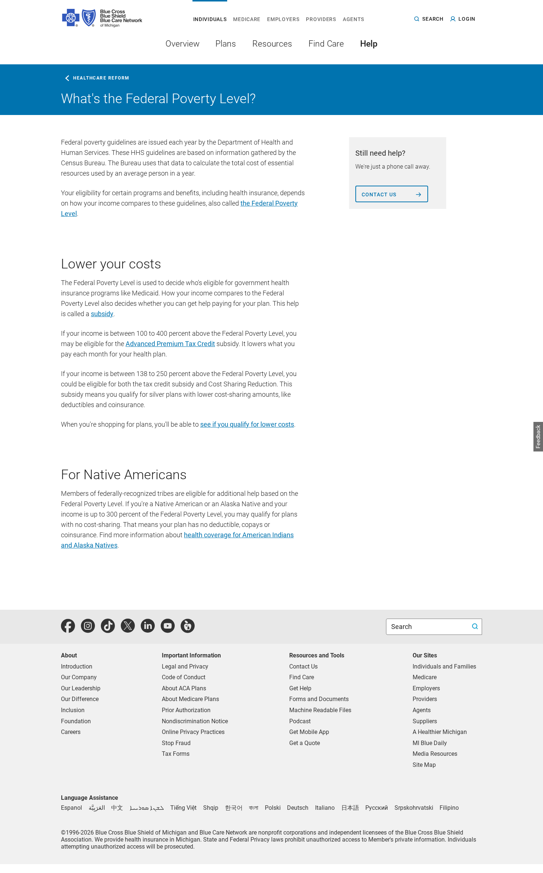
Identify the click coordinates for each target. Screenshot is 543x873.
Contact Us (303, 666)
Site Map (424, 764)
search (432, 18)
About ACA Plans (184, 688)
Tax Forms (175, 753)
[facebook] (68, 629)
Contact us (379, 194)
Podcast (300, 721)
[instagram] (88, 629)
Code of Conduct (183, 677)
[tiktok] (108, 629)
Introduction (76, 666)
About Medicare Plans (190, 699)
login (466, 19)
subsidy (102, 314)
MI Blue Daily (430, 743)
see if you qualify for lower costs (247, 424)
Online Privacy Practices (193, 731)
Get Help (300, 688)
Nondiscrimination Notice (195, 721)
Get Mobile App (309, 731)
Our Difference (80, 699)
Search (402, 626)
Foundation (76, 721)
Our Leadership (80, 688)
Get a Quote (304, 743)
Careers (71, 731)
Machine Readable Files (320, 710)
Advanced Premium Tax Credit (170, 344)
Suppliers (425, 721)
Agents (422, 710)
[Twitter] (128, 629)
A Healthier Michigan (440, 731)
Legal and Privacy (185, 666)
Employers (426, 688)
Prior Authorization (186, 710)
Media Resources (435, 753)
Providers (425, 699)
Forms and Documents (319, 699)
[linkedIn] (148, 629)
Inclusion (73, 710)
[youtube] (168, 629)
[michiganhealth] (188, 629)
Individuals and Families (444, 666)
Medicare (425, 677)
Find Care (301, 677)
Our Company (79, 677)
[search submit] (476, 627)
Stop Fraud (176, 743)
